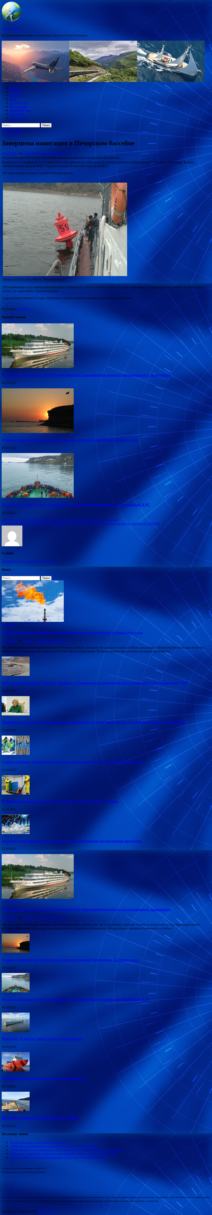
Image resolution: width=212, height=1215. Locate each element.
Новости (16, 88)
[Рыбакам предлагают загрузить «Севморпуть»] (16, 1070)
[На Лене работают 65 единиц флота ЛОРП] (16, 1110)
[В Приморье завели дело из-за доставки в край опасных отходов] (16, 793)
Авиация (16, 95)
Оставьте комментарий (50, 153)
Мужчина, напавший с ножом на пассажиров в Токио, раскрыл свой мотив (63, 1153)
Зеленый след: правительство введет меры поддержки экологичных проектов (71, 841)
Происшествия (20, 110)
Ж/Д (13, 99)
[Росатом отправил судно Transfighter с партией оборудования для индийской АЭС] (38, 496)
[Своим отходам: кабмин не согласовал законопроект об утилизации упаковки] (16, 753)
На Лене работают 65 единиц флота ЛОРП (40, 1118)
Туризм (15, 91)
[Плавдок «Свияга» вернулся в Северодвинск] (16, 1031)
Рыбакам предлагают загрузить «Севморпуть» (44, 1078)
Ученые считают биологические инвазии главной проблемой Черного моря (70, 440)
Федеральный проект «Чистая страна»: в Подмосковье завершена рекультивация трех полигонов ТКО (95, 683)
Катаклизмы (18, 106)
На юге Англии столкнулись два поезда (38, 1142)
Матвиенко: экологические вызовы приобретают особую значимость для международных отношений (93, 722)
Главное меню (12, 129)
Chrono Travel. (12, 28)
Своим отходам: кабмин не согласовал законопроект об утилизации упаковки (72, 762)
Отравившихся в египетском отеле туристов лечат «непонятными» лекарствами (67, 1149)
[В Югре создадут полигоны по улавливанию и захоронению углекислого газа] (33, 620)
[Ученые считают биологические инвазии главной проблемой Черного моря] (38, 432)
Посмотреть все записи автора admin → (30, 561)
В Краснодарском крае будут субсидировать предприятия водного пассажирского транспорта (86, 375)
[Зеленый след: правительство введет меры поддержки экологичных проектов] (16, 833)
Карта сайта (18, 118)
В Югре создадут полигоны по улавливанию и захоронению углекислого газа (72, 632)
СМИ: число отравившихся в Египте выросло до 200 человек (53, 1146)
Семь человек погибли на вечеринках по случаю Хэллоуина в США (58, 1157)
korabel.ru (24, 309)
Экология (16, 114)
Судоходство (19, 103)
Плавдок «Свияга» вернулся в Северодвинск (42, 1039)
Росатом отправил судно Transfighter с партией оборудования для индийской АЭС (76, 504)
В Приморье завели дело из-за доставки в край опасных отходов (60, 801)
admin (27, 153)
